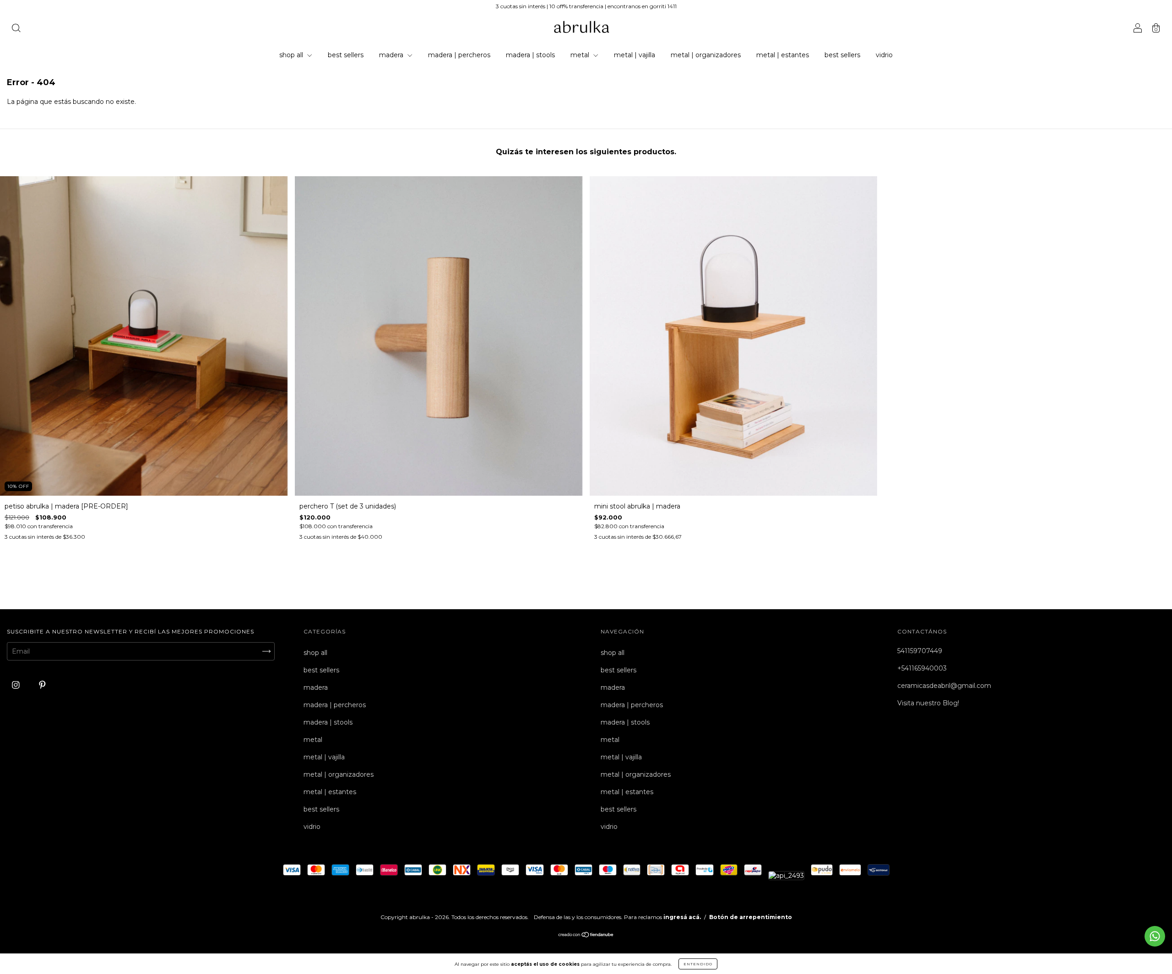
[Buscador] (16, 29)
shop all (292, 55)
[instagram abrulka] (17, 685)
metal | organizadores (706, 55)
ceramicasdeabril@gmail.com (944, 686)
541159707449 (919, 651)
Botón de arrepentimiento (750, 917)
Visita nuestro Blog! (928, 703)
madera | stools (530, 55)
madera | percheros (459, 55)
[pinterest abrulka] (42, 685)
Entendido (698, 964)
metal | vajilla (634, 55)
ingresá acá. (682, 917)
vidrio (884, 55)
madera (392, 55)
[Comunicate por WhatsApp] (1155, 936)
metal (580, 55)
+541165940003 (922, 668)
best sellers (346, 55)
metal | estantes (782, 55)
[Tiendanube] (586, 935)
